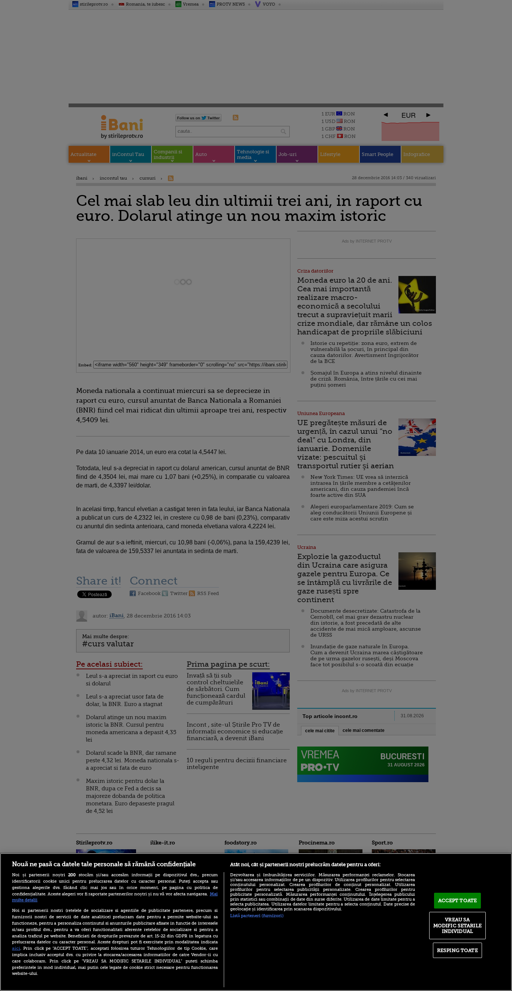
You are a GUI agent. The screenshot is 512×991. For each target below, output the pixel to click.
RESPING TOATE (457, 950)
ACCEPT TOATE (457, 900)
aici (16, 948)
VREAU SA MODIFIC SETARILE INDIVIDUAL (457, 925)
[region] (256, 922)
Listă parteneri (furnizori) (256, 915)
